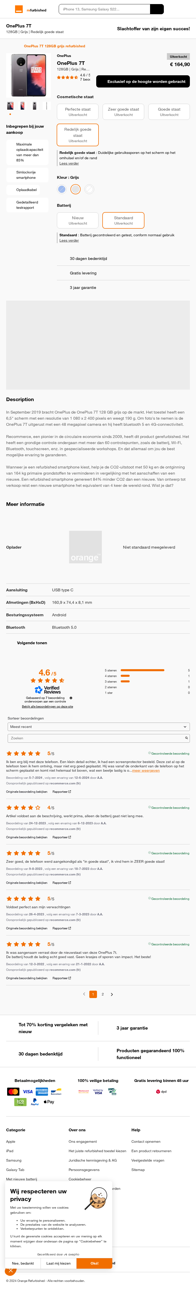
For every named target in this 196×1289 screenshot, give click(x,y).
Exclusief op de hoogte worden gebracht (146, 81)
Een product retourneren (151, 1151)
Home (8, 46)
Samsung (13, 1160)
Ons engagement (83, 1141)
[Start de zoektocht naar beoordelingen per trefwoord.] (187, 738)
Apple (10, 1141)
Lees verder (69, 163)
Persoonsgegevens (84, 1169)
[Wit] (89, 189)
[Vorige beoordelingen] (84, 994)
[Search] (157, 9)
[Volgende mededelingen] (112, 994)
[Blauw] (62, 189)
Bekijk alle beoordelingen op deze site (47, 706)
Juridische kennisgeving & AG (93, 1160)
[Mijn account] (178, 9)
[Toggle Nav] (8, 9)
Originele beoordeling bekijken (26, 791)
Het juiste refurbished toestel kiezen (97, 1151)
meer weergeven (146, 770)
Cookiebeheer (80, 1179)
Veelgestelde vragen (147, 1160)
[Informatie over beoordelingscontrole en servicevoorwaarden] (71, 698)
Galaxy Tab (15, 1169)
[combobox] (104, 9)
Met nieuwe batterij (21, 1179)
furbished (36, 10)
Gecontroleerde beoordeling (170, 753)
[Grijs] (75, 189)
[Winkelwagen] (187, 9)
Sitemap (138, 1169)
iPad (9, 1151)
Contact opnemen (146, 1141)
